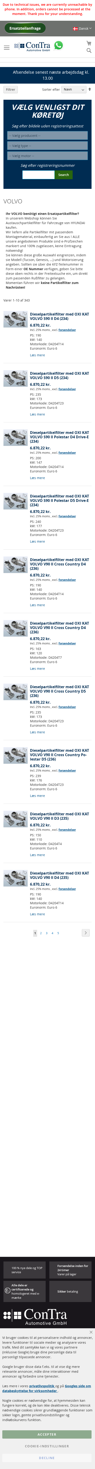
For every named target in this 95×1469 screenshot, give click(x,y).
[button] (82, 28)
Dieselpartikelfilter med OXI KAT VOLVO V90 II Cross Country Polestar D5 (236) (59, 755)
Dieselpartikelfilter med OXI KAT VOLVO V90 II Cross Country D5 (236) (59, 691)
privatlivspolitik (42, 1386)
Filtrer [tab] (10, 89)
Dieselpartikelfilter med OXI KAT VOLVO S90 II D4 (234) (59, 316)
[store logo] (32, 46)
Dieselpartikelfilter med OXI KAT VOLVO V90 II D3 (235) (59, 816)
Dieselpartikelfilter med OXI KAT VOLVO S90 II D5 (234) (59, 375)
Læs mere (37, 355)
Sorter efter (51, 89)
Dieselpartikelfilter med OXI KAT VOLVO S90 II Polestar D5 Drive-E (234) (59, 500)
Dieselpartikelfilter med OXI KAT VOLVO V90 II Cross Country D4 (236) (59, 564)
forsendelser (67, 330)
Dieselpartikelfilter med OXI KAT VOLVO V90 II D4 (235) (59, 875)
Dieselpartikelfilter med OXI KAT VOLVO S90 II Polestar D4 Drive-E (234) (59, 437)
